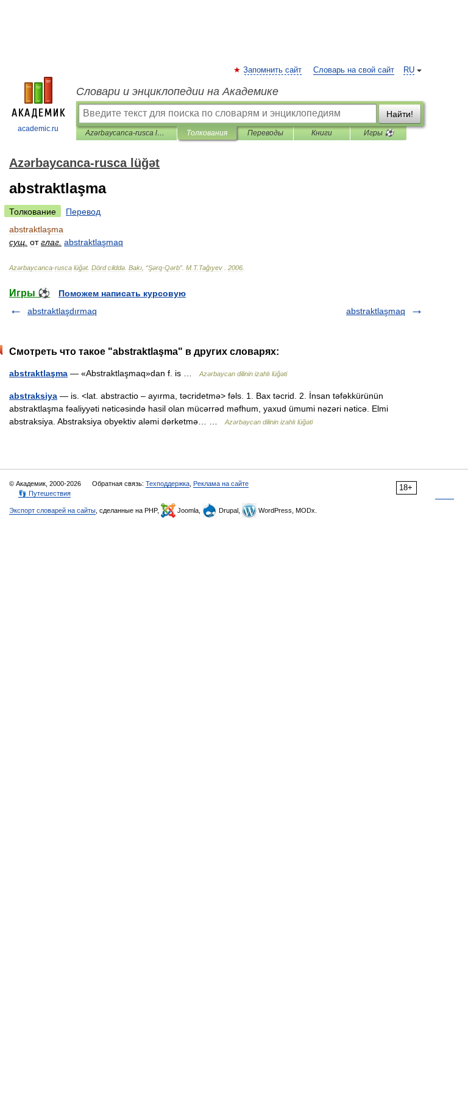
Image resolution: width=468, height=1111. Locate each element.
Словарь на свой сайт (353, 70)
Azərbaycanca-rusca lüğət (126, 133)
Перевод (83, 211)
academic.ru (38, 128)
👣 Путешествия (44, 493)
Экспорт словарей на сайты (52, 510)
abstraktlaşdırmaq (62, 311)
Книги (321, 133)
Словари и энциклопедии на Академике (177, 91)
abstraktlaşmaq (375, 311)
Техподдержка (168, 483)
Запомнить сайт (273, 70)
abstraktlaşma (38, 373)
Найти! (399, 114)
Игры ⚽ (379, 133)
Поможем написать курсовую (122, 293)
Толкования (206, 133)
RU (408, 70)
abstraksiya (33, 396)
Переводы (265, 133)
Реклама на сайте (221, 483)
